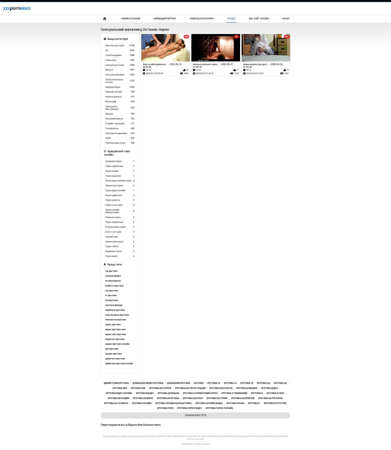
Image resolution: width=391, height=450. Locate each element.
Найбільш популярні (202, 18)
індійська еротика (115, 310)
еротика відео (269, 388)
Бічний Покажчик (104, 19)
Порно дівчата (119, 200)
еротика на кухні (193, 398)
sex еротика (111, 290)
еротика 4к (280, 383)
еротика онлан (235, 403)
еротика (199, 383)
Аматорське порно (119, 45)
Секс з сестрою (119, 232)
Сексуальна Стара (119, 65)
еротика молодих (118, 398)
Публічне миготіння (119, 143)
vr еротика (111, 295)
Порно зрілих (119, 171)
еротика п (254, 403)
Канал (286, 18)
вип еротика (111, 349)
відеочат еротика (114, 339)
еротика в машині (246, 388)
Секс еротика (187, 444)
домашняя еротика (178, 383)
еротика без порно (160, 388)
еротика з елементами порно (200, 393)
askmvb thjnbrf (113, 276)
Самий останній (130, 18)
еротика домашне (168, 393)
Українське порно (119, 185)
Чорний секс (119, 236)
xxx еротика (111, 300)
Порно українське (119, 166)
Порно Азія (119, 60)
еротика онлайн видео (209, 403)
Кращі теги (115, 264)
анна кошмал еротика (117, 315)
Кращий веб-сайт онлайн (117, 153)
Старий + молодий (119, 123)
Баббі (119, 138)
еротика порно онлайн (219, 408)
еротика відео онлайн (119, 393)
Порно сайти (119, 246)
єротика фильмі (113, 305)
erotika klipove (113, 281)
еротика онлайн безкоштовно (173, 403)
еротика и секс (275, 393)
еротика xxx (138, 388)
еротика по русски (275, 403)
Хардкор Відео (119, 87)
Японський (119, 101)
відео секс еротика (115, 334)
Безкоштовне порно (119, 227)
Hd (119, 50)
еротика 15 (213, 383)
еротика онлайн (142, 403)
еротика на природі (242, 398)
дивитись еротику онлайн (119, 363)
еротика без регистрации (190, 388)
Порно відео (119, 256)
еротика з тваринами (234, 393)
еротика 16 (230, 383)
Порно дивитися (119, 195)
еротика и (257, 393)
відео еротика (113, 324)
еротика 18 (246, 383)
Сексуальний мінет (119, 74)
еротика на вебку (143, 398)
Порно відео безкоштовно (119, 180)
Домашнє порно (119, 161)
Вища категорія (118, 38)
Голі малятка (119, 128)
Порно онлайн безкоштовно (119, 211)
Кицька (119, 114)
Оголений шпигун (119, 118)
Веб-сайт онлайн (259, 18)
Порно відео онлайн (119, 190)
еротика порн (165, 408)
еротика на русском (270, 398)
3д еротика (111, 271)
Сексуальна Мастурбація (119, 107)
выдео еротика (113, 353)
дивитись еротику (115, 358)
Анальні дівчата (119, 96)
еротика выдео (145, 393)
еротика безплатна (220, 388)
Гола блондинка (119, 55)
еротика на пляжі (216, 398)
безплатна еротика (115, 319)
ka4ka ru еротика (114, 285)
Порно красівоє (119, 176)
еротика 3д (263, 383)
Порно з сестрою (119, 205)
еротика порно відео (189, 408)
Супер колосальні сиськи (119, 80)
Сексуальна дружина (119, 133)
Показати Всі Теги (195, 415)
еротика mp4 (120, 388)
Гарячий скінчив (119, 92)
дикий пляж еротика (116, 383)
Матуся (119, 70)
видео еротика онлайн (117, 344)
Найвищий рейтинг (164, 18)
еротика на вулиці (168, 398)
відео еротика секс (115, 329)
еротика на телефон (116, 403)
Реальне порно (119, 217)
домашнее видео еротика (148, 383)
